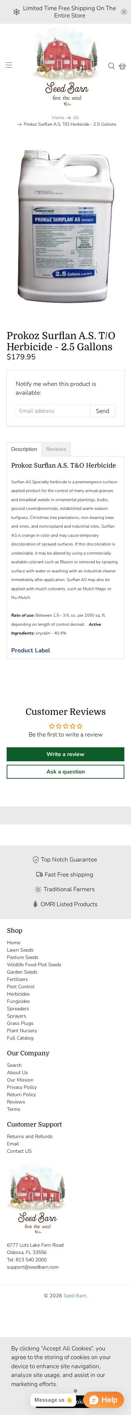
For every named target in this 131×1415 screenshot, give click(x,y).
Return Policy (21, 1094)
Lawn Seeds (20, 950)
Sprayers (16, 1016)
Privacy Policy (22, 1087)
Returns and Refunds (30, 1136)
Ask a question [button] (65, 772)
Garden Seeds (22, 972)
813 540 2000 (31, 1259)
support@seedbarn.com (33, 1267)
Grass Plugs (20, 1023)
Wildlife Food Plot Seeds (34, 964)
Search (14, 1065)
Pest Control (21, 986)
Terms (13, 1109)
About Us (17, 1072)
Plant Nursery (22, 1030)
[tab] (24, 449)
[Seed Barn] (66, 66)
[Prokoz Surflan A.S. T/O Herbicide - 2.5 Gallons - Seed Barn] (65, 226)
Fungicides (18, 1001)
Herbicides (18, 994)
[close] (124, 11)
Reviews (16, 1102)
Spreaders (18, 1008)
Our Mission (20, 1080)
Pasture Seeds (22, 957)
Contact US (19, 1151)
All (76, 118)
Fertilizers (17, 979)
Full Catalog (20, 1038)
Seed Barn (75, 1295)
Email (13, 1144)
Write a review (65, 754)
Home (58, 118)
